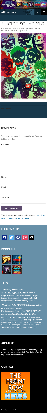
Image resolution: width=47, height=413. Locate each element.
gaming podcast (35, 305)
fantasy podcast (28, 300)
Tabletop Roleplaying (33, 320)
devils (30, 298)
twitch (16, 322)
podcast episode (27, 313)
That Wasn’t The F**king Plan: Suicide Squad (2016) (20, 30)
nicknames (5, 314)
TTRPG (11, 322)
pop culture (7, 317)
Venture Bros (38, 322)
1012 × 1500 (21, 29)
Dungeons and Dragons (11, 300)
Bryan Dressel (19, 296)
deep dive (17, 298)
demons (24, 298)
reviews (3, 320)
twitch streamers (26, 322)
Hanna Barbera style (7, 308)
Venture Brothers (6, 325)
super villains (19, 320)
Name (4, 177)
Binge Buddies (7, 295)
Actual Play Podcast (9, 289)
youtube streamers (30, 327)
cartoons (27, 296)
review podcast (36, 317)
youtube (19, 327)
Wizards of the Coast (8, 327)
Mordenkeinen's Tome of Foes (13, 311)
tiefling (4, 322)
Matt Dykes (18, 308)
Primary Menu (44, 12)
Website (5, 197)
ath (18, 293)
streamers (11, 320)
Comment (6, 144)
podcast (13, 313)
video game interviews (21, 325)
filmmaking (23, 304)
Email (3, 187)
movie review (33, 310)
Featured (8, 304)
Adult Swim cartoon (25, 290)
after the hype (9, 292)
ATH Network (8, 12)
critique (34, 295)
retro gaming (18, 317)
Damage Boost (7, 298)
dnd (35, 298)
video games (36, 325)
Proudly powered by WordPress (12, 410)
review (26, 317)
